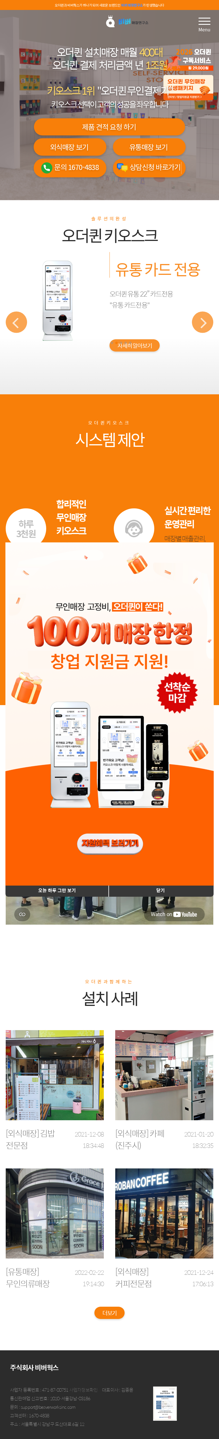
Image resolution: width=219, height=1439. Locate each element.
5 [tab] (130, 343)
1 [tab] (112, 343)
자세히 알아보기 (134, 361)
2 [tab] (116, 343)
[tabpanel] (109, 322)
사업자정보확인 (83, 1389)
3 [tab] (121, 343)
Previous (16, 322)
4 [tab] (125, 343)
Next (202, 322)
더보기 (109, 1312)
